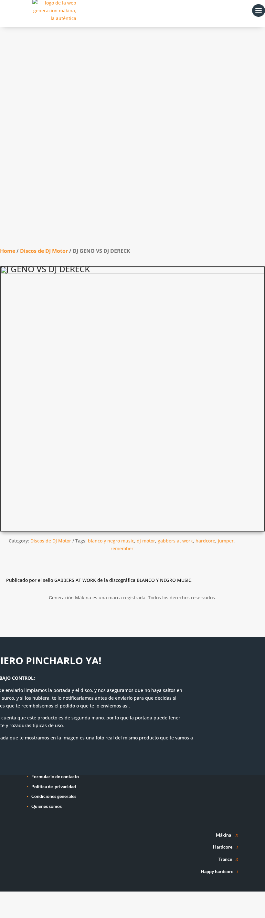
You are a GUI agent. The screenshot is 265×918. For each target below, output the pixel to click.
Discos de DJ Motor (44, 250)
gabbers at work (175, 541)
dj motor (146, 541)
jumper (226, 541)
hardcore (205, 541)
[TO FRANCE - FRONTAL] (132, 272)
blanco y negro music (111, 541)
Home (7, 250)
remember (122, 548)
